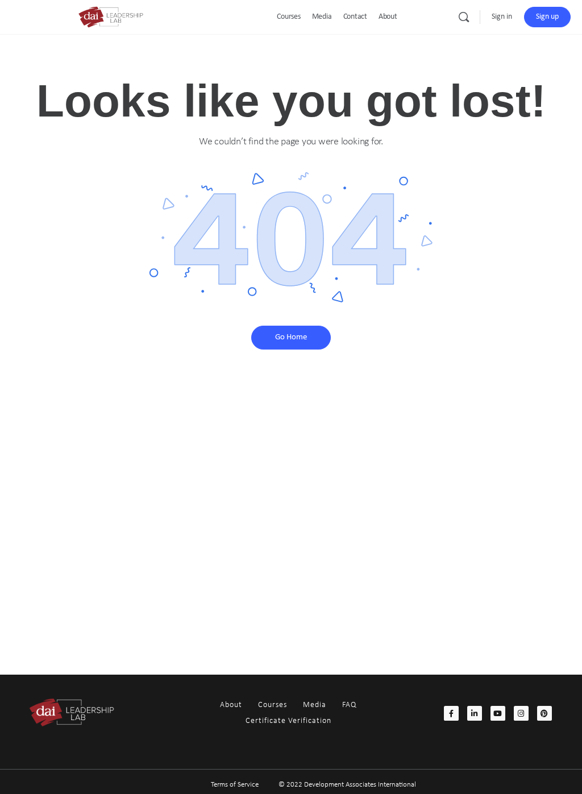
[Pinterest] (544, 713)
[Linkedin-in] (474, 713)
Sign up (547, 17)
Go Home (291, 337)
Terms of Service (235, 784)
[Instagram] (521, 713)
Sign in (502, 17)
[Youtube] (497, 713)
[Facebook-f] (451, 713)
